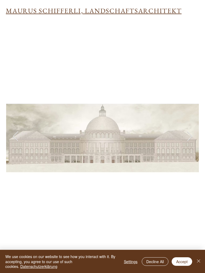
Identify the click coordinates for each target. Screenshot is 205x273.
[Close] (198, 261)
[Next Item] (189, 136)
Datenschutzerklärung (38, 266)
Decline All (155, 261)
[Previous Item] (15, 136)
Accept (182, 261)
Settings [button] (130, 261)
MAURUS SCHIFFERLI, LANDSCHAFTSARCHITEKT (94, 10)
